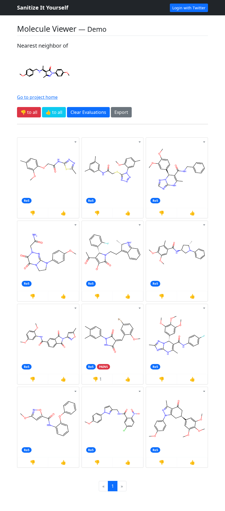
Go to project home (37, 97)
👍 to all (54, 112)
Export (121, 112)
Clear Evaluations (88, 112)
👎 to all (29, 112)
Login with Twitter (189, 7)
